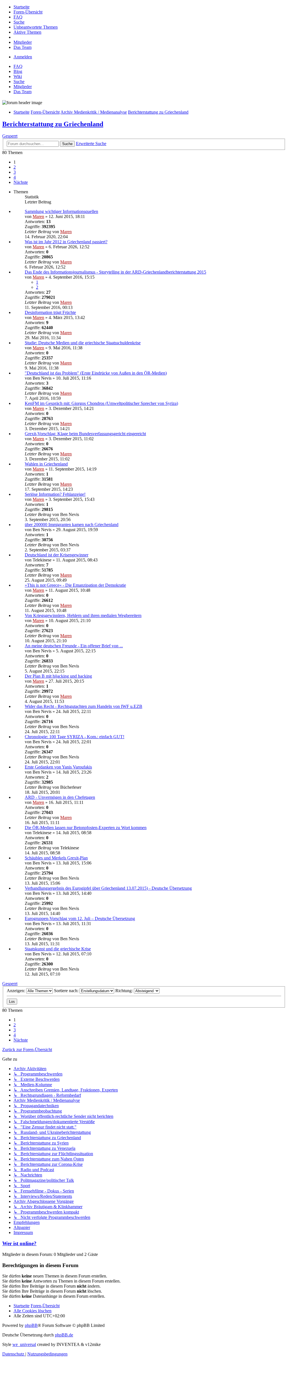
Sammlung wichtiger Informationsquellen (61, 211)
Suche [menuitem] (19, 81)
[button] (21, 182)
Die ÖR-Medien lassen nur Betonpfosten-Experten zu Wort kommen (86, 827)
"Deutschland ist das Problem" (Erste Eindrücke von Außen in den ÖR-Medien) (96, 373)
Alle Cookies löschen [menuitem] (32, 1310)
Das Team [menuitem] (23, 91)
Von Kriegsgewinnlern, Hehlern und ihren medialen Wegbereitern (83, 615)
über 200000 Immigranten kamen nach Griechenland (71, 524)
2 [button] (15, 167)
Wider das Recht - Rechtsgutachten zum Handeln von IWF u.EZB (83, 706)
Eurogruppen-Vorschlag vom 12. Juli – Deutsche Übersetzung (80, 918)
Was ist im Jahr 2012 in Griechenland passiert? (66, 241)
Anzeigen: (16, 990)
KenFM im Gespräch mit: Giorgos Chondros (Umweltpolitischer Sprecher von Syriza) (101, 403)
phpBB (31, 1325)
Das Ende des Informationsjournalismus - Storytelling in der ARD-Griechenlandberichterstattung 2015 (115, 272)
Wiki (18, 76)
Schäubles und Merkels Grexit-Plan (56, 858)
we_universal (24, 1344)
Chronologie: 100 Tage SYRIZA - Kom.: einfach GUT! (74, 736)
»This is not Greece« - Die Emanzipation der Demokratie (75, 585)
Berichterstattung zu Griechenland (52, 124)
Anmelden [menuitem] (23, 56)
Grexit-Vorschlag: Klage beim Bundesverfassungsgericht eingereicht (85, 433)
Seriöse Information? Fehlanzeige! (55, 494)
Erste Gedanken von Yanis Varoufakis (58, 767)
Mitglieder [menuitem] (23, 86)
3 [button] (15, 172)
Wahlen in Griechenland (46, 464)
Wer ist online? (19, 1243)
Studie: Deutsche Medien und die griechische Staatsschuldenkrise (83, 342)
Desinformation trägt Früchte (50, 312)
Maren (38, 216)
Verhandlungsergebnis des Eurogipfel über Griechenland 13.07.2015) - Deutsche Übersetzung (108, 888)
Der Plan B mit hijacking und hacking (58, 676)
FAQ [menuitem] (18, 66)
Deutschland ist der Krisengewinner (56, 554)
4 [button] (15, 177)
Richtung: (124, 990)
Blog (18, 71)
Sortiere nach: (67, 990)
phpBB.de (64, 1334)
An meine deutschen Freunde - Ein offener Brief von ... (74, 645)
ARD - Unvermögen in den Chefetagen (60, 797)
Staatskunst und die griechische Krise (58, 948)
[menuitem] (22, 6)
